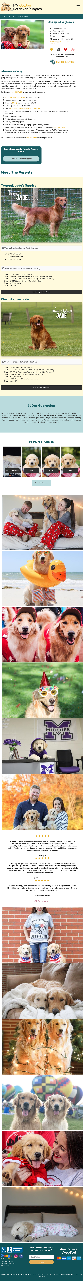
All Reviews (40, 901)
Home (3, 16)
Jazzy (26, 16)
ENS (13, 103)
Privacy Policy (69, 1274)
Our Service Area (51, 1274)
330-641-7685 (17, 92)
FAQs (42, 1274)
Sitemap (61, 1274)
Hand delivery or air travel (15, 97)
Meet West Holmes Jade (41, 388)
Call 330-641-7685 (65, 62)
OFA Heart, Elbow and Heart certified (24, 108)
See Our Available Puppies (21, 159)
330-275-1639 (5, 1266)
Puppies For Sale (14, 16)
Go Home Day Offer (60, 127)
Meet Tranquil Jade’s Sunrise (41, 292)
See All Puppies (41, 483)
